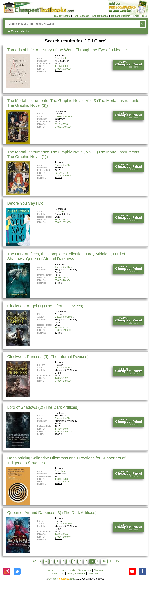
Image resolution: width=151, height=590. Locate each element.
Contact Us (58, 573)
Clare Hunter (61, 58)
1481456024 (61, 327)
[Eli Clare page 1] (34, 561)
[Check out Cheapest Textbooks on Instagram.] (6, 571)
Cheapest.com (61, 579)
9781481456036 (63, 380)
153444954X (61, 277)
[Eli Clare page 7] (40, 561)
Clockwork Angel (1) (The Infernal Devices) (45, 306)
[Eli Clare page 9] (111, 561)
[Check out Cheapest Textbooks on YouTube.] (132, 571)
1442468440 (61, 534)
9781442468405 (63, 431)
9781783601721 (63, 481)
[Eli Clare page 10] (117, 561)
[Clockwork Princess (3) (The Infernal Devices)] (18, 396)
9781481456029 (63, 330)
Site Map (98, 570)
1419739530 (61, 66)
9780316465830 (63, 127)
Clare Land (60, 471)
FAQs (136, 16)
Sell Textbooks (100, 16)
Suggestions (84, 570)
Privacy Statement (76, 573)
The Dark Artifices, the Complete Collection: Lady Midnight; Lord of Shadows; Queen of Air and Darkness (66, 256)
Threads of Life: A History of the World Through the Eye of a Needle (67, 50)
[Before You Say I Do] (18, 245)
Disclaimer (93, 573)
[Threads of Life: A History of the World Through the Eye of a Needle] (18, 87)
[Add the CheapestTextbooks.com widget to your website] (128, 14)
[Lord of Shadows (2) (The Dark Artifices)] (18, 447)
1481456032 (61, 378)
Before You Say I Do (25, 203)
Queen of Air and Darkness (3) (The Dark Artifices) (51, 512)
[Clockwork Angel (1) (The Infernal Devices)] (18, 345)
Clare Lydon (61, 211)
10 (104, 561)
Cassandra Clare (63, 116)
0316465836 (61, 124)
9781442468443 (63, 537)
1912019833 (61, 219)
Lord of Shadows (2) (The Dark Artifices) (42, 407)
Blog (144, 16)
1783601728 (61, 479)
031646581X (61, 173)
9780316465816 (63, 175)
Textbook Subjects (120, 16)
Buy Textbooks (62, 16)
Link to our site (68, 570)
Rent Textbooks (81, 16)
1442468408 (61, 429)
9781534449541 (63, 280)
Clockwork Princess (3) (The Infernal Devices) (48, 356)
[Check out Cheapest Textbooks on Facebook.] (142, 571)
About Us (52, 570)
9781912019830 (63, 222)
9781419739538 (63, 69)
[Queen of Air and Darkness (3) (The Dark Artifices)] (18, 552)
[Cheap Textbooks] (38, 13)
